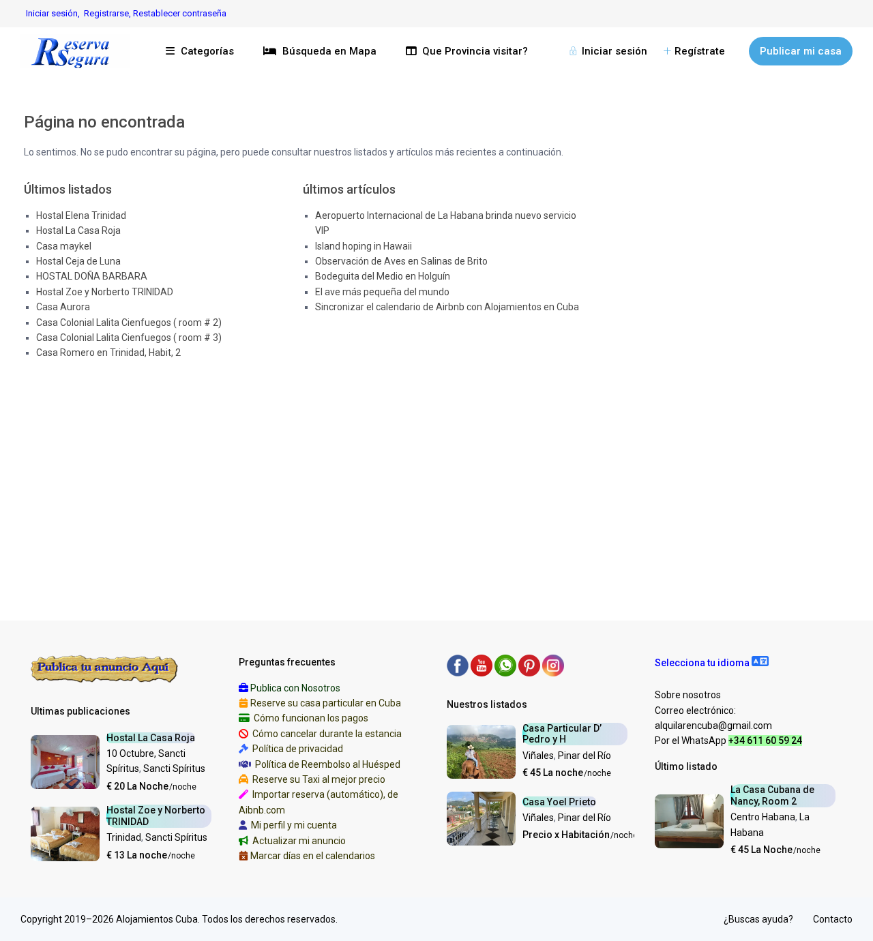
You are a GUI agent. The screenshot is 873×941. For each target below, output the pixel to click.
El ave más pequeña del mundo (382, 291)
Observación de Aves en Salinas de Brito (401, 261)
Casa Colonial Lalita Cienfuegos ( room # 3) (129, 337)
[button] (712, 662)
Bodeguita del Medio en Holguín (382, 276)
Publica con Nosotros (295, 688)
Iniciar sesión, (53, 13)
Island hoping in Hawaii (363, 246)
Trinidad (123, 837)
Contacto (833, 919)
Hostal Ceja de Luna (78, 261)
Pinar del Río (584, 755)
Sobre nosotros (688, 694)
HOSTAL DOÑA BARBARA (91, 276)
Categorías (207, 51)
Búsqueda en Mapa (329, 51)
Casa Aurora (63, 306)
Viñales (538, 755)
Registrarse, (108, 13)
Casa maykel (63, 246)
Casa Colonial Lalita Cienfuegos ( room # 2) (129, 322)
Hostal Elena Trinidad (81, 215)
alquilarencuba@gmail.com (713, 725)
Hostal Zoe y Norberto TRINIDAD (104, 291)
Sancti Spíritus (174, 768)
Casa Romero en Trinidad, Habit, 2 (108, 352)
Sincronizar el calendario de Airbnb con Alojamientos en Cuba (447, 306)
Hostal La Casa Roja (78, 230)
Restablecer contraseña (179, 13)
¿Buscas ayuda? (758, 919)
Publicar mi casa (801, 51)
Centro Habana (762, 816)
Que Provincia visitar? (475, 51)
